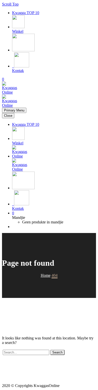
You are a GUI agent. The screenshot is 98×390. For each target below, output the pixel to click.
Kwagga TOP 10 (25, 13)
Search (57, 352)
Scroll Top (10, 4)
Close (8, 116)
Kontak (18, 70)
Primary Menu (14, 110)
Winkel (17, 31)
